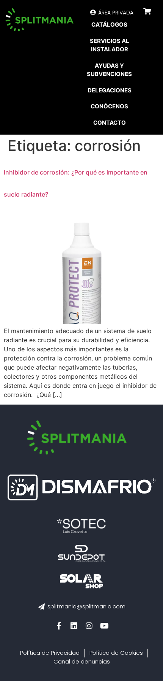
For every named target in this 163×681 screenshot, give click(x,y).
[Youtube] (104, 625)
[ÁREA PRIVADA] (93, 12)
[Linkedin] (74, 625)
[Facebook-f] (58, 625)
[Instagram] (89, 625)
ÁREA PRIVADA (115, 12)
